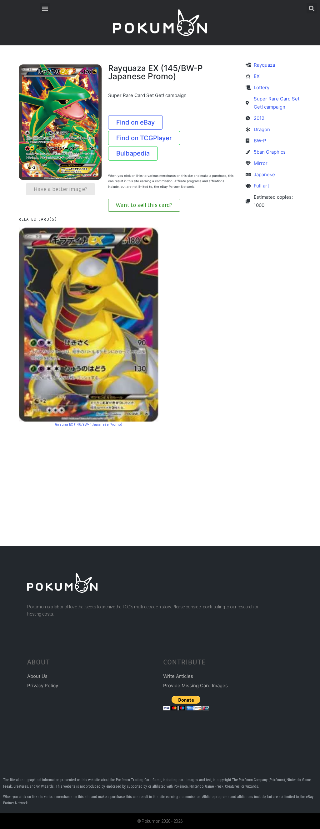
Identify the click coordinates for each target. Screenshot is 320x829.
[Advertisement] (160, 477)
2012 (259, 118)
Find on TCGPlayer (144, 138)
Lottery (261, 87)
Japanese (264, 174)
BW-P (260, 141)
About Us (37, 676)
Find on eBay (135, 122)
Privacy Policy (42, 685)
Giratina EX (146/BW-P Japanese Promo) (88, 424)
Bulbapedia (133, 153)
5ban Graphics (270, 152)
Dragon (262, 129)
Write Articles (178, 676)
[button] (45, 8)
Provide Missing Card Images (195, 685)
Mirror (261, 163)
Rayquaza (264, 65)
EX (257, 76)
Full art (261, 186)
